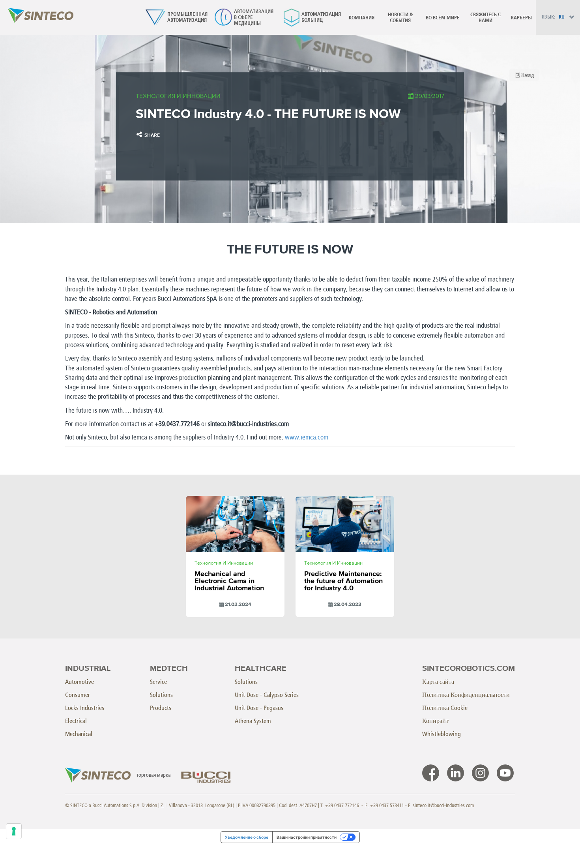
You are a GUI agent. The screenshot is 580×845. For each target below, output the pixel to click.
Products (160, 708)
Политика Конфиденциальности (466, 695)
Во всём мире (443, 18)
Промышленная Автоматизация (174, 17)
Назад (526, 75)
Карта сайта (438, 681)
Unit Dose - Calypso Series (267, 695)
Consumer (77, 695)
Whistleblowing (441, 734)
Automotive (79, 681)
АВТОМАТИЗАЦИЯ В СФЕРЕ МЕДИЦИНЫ (242, 17)
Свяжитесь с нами (485, 17)
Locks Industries (84, 708)
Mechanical (78, 734)
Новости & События (400, 17)
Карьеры (521, 18)
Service (158, 681)
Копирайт (435, 721)
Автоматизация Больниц (310, 17)
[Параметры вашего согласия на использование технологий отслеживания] (13, 831)
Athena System (253, 721)
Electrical (76, 721)
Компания (361, 18)
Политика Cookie (445, 708)
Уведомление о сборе (246, 837)
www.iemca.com (306, 437)
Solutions (161, 695)
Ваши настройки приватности (307, 837)
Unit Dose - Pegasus (259, 708)
